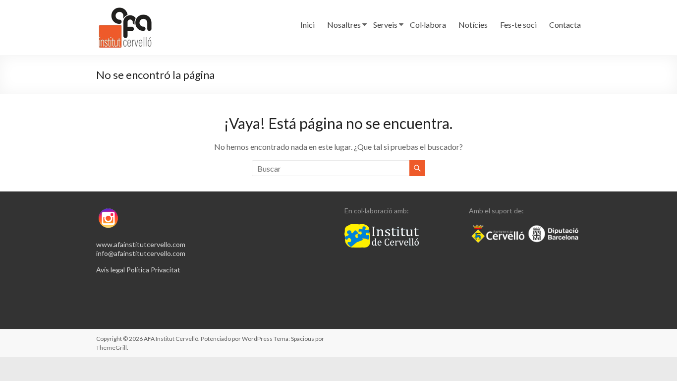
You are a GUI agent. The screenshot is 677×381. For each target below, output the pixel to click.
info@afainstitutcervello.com (140, 253)
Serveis (385, 24)
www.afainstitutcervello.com (140, 244)
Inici (307, 24)
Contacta (565, 24)
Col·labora (428, 24)
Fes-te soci (518, 24)
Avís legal (110, 269)
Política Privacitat (153, 269)
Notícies (473, 24)
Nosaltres (344, 24)
